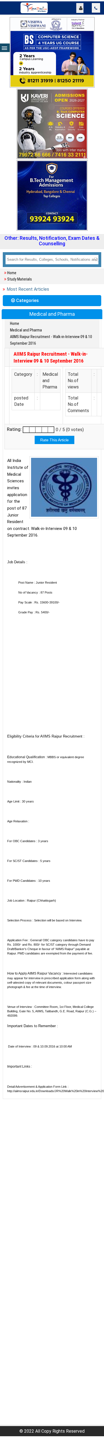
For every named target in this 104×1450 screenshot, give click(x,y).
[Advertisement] (52, 678)
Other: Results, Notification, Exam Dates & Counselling (52, 240)
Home (11, 273)
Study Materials (19, 279)
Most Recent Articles (28, 289)
